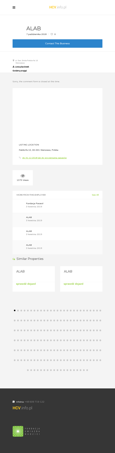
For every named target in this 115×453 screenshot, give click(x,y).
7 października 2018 (36, 34)
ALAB (29, 217)
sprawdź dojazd (35, 283)
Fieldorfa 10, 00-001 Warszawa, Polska (38, 150)
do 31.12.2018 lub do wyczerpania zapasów (44, 158)
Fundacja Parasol (34, 203)
